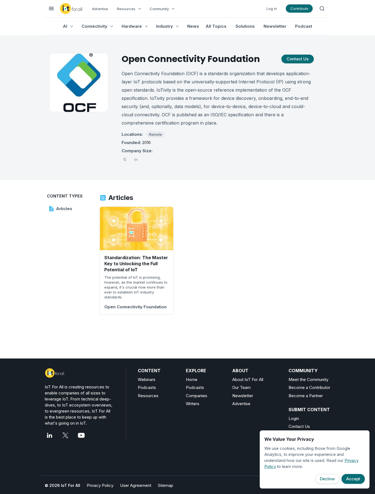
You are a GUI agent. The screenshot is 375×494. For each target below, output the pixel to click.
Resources (148, 395)
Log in (272, 8)
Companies (196, 395)
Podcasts (147, 387)
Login (294, 418)
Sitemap (165, 485)
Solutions (245, 26)
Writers (192, 403)
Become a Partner (306, 395)
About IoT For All (247, 379)
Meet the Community (308, 379)
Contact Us (299, 426)
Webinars (146, 379)
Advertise (100, 9)
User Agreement (135, 485)
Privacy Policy (100, 485)
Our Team (241, 387)
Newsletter (275, 26)
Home (191, 379)
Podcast (303, 26)
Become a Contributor (309, 387)
